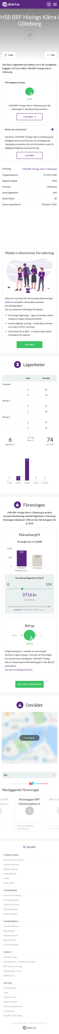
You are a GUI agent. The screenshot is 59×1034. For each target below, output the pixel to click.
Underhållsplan (10, 873)
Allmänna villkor (10, 1001)
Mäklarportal (9, 975)
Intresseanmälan (10, 944)
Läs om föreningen (29, 684)
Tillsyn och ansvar (11, 904)
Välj (5, 775)
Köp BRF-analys (10, 957)
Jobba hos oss (9, 997)
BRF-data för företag (12, 966)
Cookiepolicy (9, 1011)
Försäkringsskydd (11, 900)
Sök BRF (31, 847)
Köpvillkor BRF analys (12, 1015)
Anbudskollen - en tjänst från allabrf (19, 961)
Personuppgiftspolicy (13, 1006)
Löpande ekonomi (11, 864)
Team (5, 992)
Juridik (6, 878)
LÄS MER (29, 155)
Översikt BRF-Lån (11, 926)
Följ (52, 55)
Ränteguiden (9, 931)
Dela (10, 55)
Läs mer (28, 117)
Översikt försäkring (12, 895)
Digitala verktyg (10, 869)
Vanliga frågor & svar (12, 971)
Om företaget (9, 988)
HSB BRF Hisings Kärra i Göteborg (39, 169)
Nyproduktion (9, 940)
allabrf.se (9, 302)
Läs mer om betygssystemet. (19, 669)
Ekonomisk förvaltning (13, 860)
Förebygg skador (10, 909)
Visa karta (29, 737)
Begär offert (8, 883)
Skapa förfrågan (10, 914)
